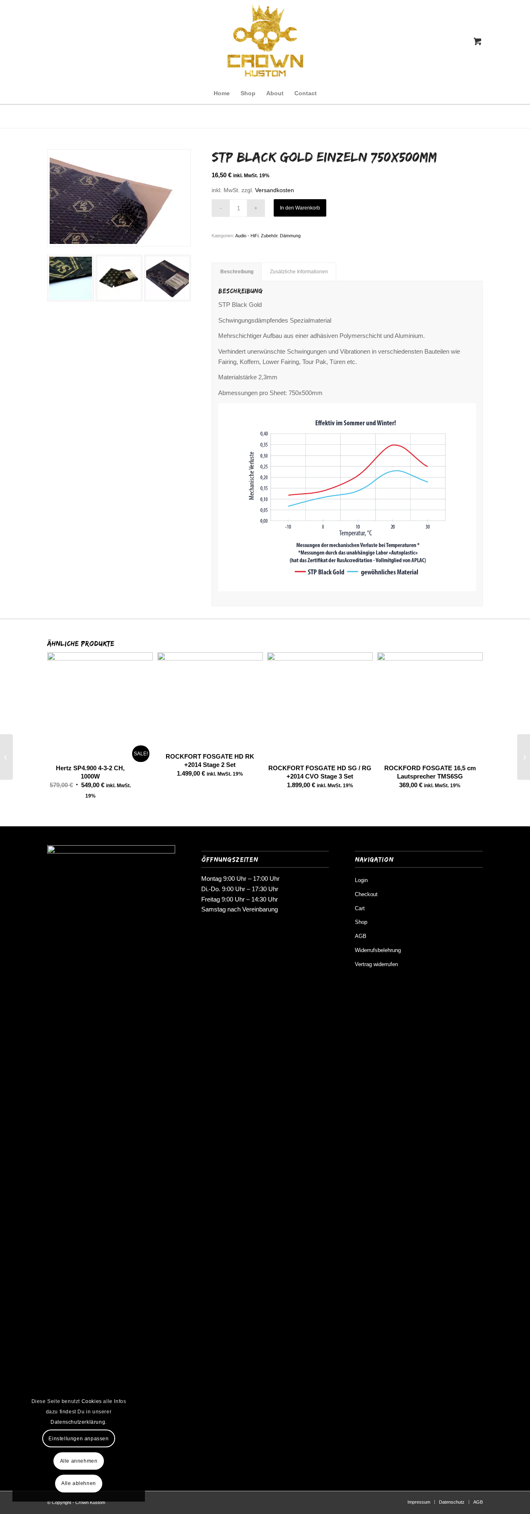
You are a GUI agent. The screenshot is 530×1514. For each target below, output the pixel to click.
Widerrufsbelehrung (378, 950)
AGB (360, 936)
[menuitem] (221, 93)
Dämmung (290, 235)
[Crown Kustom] (265, 41)
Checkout (366, 894)
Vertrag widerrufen (376, 964)
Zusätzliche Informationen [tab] (299, 272)
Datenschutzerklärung (78, 1422)
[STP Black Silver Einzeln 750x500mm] (523, 757)
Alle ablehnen (78, 1483)
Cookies (92, 1401)
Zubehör (269, 235)
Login (361, 880)
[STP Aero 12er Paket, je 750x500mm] (6, 757)
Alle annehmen (79, 1461)
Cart (360, 908)
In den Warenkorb (300, 208)
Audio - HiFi (246, 235)
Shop (361, 922)
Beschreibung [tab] (236, 272)
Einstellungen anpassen (78, 1439)
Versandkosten (274, 190)
